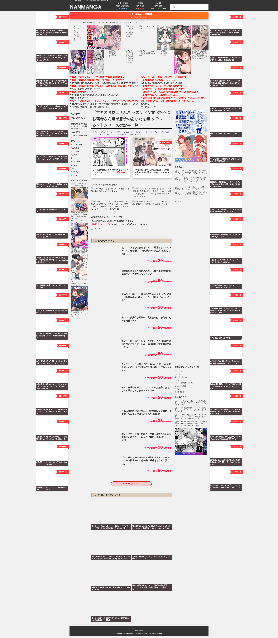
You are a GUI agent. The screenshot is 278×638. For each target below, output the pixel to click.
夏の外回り (145, 104)
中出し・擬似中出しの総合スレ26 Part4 (85, 89)
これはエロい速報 (180, 386)
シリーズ (74, 175)
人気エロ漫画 (122, 9)
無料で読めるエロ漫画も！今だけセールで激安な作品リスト (79, 126)
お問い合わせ (139, 630)
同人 (151, 139)
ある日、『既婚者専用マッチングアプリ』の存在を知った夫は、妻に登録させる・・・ (194, 173)
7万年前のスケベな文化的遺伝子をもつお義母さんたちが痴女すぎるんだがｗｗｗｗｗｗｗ (152, 172)
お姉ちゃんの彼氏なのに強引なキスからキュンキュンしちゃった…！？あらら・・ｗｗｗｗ (195, 180)
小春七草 (147, 132)
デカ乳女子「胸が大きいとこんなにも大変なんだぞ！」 (91, 107)
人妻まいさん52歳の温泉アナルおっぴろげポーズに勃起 (161, 83)
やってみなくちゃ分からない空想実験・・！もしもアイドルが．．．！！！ (194, 188)
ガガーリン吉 (105, 134)
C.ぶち (157, 132)
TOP (72, 22)
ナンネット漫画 (122, 3)
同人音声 (74, 155)
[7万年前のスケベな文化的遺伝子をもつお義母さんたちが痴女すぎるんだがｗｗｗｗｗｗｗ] (152, 152)
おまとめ (177, 380)
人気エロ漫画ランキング (79, 119)
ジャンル (74, 165)
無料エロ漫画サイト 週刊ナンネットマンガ (136, 633)
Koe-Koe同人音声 (180, 392)
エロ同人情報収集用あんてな (184, 383)
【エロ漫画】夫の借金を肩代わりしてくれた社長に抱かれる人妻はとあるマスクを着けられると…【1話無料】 (104, 83)
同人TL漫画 (140, 6)
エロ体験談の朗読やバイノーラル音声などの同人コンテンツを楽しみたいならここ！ (193, 410)
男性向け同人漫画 (122, 6)
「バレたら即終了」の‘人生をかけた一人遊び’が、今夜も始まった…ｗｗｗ (195, 194)
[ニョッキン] (110, 152)
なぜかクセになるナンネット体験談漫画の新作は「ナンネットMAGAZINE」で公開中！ (194, 403)
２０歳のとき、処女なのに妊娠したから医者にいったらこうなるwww (97, 95)
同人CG (158, 3)
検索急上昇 (140, 9)
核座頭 (138, 132)
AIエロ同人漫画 (76, 144)
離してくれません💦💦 (79, 98)
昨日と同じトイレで (148, 107)
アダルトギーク (180, 389)
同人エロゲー (75, 161)
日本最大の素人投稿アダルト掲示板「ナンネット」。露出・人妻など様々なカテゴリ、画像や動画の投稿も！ (193, 417)
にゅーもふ (178, 374)
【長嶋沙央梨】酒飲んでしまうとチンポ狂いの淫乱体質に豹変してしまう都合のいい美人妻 (104, 104)
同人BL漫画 (158, 6)
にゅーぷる (178, 371)
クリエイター (75, 172)
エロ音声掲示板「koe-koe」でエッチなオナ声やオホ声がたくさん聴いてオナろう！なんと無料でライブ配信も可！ (194, 423)
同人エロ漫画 (140, 139)
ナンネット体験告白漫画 (79, 136)
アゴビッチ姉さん (119, 134)
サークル (74, 168)
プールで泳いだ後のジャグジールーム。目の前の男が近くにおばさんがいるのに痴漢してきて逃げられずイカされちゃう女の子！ (191, 281)
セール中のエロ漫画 (158, 9)
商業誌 (140, 3)
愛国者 (117, 132)
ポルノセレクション (181, 377)
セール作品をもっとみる (131, 484)
